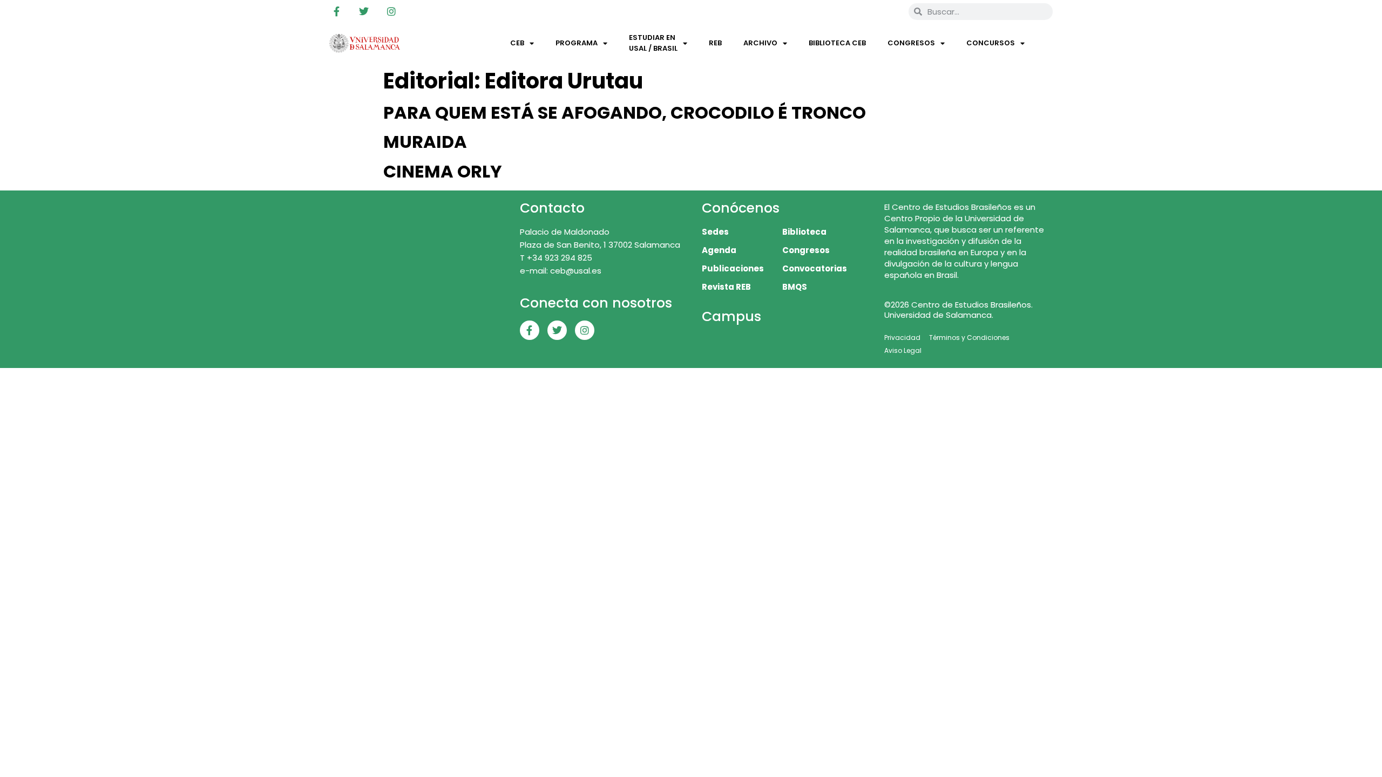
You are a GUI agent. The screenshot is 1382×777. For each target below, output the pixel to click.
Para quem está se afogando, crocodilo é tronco (624, 112)
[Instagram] (391, 11)
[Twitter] (364, 11)
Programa (576, 43)
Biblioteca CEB (837, 43)
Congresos (911, 43)
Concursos (990, 43)
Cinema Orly (442, 171)
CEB (517, 43)
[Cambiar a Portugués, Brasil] (864, 11)
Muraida (425, 142)
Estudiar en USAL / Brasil (653, 42)
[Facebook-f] (336, 11)
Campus (731, 316)
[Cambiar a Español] (885, 11)
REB (715, 43)
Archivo (760, 43)
